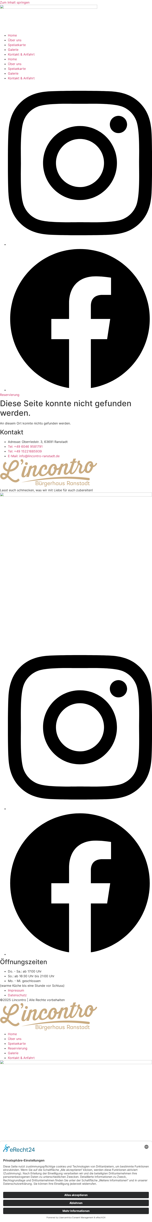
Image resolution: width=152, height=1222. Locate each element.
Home (12, 35)
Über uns (14, 40)
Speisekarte (17, 45)
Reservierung (17, 1048)
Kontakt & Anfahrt (21, 54)
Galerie (13, 50)
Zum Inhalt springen (14, 2)
